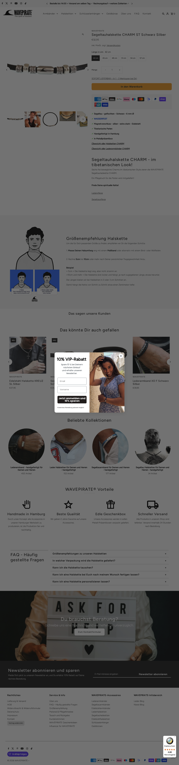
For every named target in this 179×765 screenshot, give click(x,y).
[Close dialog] (120, 356)
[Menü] (174, 737)
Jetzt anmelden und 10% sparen (72, 400)
